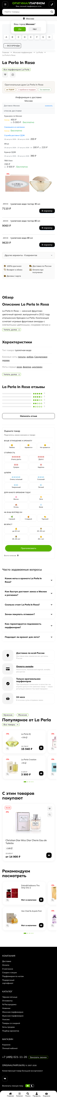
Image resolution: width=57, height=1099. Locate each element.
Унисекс (6, 1019)
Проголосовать (28, 548)
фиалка (27, 366)
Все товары (10, 724)
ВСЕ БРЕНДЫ (13, 45)
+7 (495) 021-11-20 (14, 1057)
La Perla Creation (28, 759)
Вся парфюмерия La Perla (16, 69)
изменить (48, 106)
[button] (25, 781)
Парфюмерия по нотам (13, 976)
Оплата (5, 965)
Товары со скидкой (11, 1023)
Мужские (8, 715)
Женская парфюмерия (12, 1012)
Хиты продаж (8, 1027)
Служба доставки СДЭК (14, 135)
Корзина (6, 1044)
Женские (22, 715)
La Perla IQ (26, 734)
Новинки (6, 1008)
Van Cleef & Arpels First (31, 911)
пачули (22, 356)
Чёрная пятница (9, 997)
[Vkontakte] (5, 1078)
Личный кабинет (10, 1048)
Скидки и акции (9, 972)
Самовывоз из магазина (14, 127)
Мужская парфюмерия (12, 1016)
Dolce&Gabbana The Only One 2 (30, 886)
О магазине (7, 969)
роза (19, 366)
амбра (30, 356)
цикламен (37, 366)
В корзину (47, 210)
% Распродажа (9, 1004)
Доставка (6, 961)
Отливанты (7, 1000)
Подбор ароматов (10, 1031)
